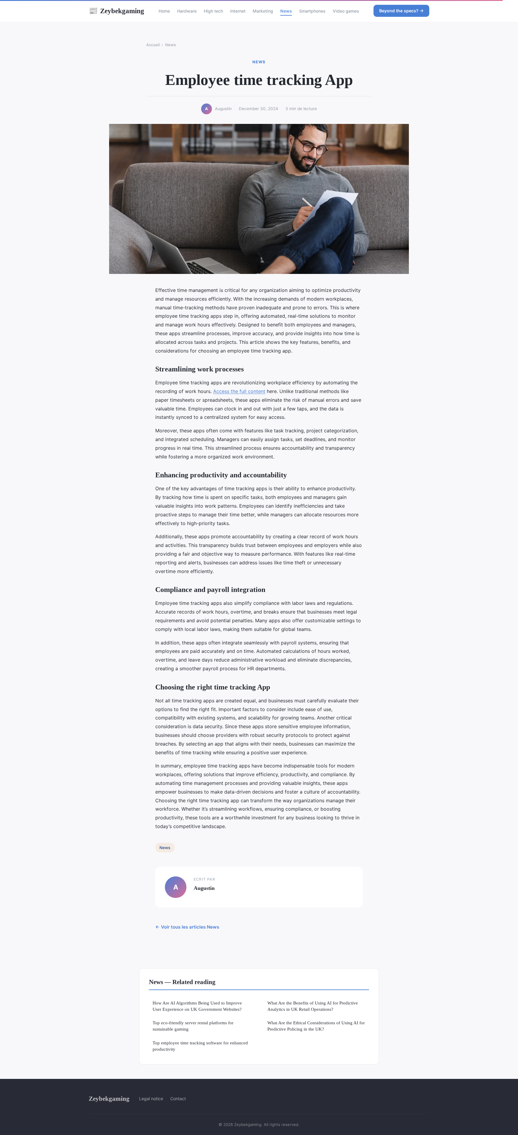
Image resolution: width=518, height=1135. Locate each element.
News (286, 11)
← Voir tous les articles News (187, 927)
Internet (238, 11)
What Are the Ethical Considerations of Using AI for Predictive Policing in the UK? (316, 1025)
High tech (213, 11)
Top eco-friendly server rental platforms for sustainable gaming (193, 1025)
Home (164, 11)
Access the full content (239, 391)
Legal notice (151, 1098)
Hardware (187, 11)
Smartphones (312, 11)
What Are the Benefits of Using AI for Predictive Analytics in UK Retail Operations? (312, 1006)
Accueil (153, 44)
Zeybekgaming (116, 11)
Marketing (263, 11)
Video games (346, 11)
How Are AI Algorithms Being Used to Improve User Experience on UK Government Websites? (197, 1006)
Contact (178, 1098)
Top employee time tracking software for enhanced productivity (200, 1046)
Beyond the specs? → (401, 10)
